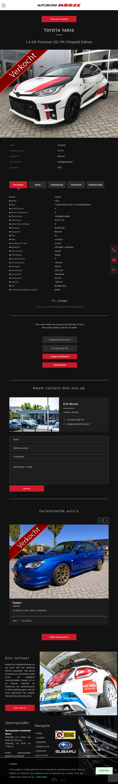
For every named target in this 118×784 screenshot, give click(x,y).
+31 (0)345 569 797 (59, 348)
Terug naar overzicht (59, 19)
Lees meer (42, 777)
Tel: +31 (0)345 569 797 (94, 750)
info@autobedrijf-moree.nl (60, 339)
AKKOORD (104, 771)
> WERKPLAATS (42, 746)
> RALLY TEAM (41, 755)
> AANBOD (39, 737)
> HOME (38, 733)
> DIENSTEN (40, 742)
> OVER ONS (40, 751)
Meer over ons (20, 708)
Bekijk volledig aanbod (59, 637)
